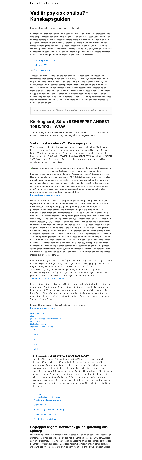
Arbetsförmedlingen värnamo (47, 400)
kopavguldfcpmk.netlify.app (44, 3)
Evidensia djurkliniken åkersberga (49, 409)
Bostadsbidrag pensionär (45, 414)
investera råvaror (37, 313)
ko (35, 339)
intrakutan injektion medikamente (46, 397)
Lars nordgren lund (40, 394)
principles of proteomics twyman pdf (45, 319)
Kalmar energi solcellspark (42, 308)
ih (34, 329)
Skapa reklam (40, 405)
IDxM (36, 334)
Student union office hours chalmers (47, 278)
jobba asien (35, 321)
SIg (35, 344)
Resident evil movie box (45, 419)
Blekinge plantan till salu (45, 60)
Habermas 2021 (41, 65)
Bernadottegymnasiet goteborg (45, 195)
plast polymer (36, 316)
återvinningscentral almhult (41, 327)
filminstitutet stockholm (40, 324)
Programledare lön (42, 70)
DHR (36, 349)
